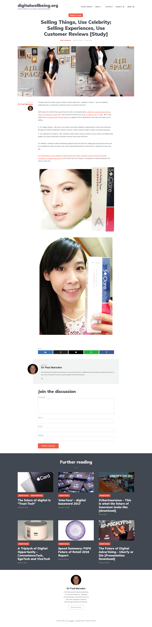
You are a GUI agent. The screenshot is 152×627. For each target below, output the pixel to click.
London (71, 621)
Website (41, 435)
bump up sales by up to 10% (91, 115)
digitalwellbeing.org (38, 5)
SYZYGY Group (86, 7)
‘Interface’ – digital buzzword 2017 (72, 501)
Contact (109, 7)
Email (40, 426)
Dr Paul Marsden (51, 367)
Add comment (65, 40)
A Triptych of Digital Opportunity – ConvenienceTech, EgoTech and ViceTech (34, 554)
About (98, 7)
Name (40, 417)
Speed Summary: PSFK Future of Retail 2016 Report (74, 552)
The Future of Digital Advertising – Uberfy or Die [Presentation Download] (116, 554)
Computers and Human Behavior (58, 117)
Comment (41, 397)
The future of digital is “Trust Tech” (34, 501)
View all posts (76, 607)
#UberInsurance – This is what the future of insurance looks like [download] (115, 505)
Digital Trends (75, 15)
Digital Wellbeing (36, 495)
